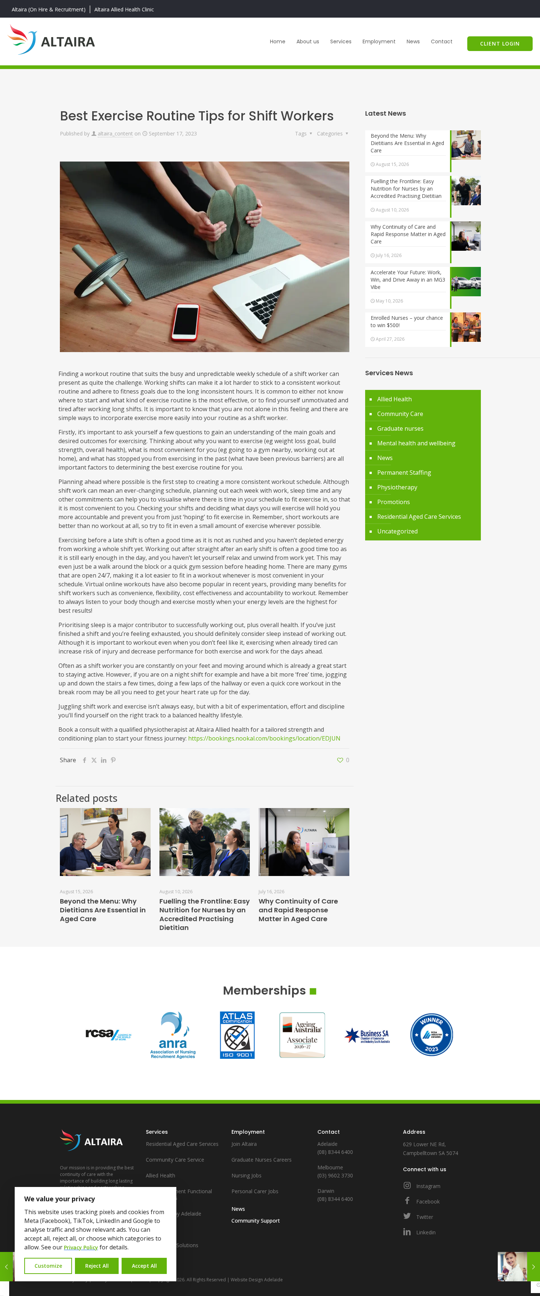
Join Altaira (244, 1143)
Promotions (393, 502)
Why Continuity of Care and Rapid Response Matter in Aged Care (298, 910)
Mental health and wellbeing (416, 443)
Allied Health (394, 399)
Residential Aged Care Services (419, 517)
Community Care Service (175, 1159)
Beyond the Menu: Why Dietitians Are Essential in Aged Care (103, 910)
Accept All (144, 1265)
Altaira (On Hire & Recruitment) (49, 9)
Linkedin (425, 1232)
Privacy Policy (81, 1247)
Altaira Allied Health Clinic (124, 9)
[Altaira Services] (51, 38)
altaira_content (115, 133)
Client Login (500, 43)
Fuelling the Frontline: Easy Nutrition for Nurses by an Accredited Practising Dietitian (204, 914)
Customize (48, 1265)
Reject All (97, 1265)
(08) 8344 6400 (335, 1151)
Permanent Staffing (404, 472)
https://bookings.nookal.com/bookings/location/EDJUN (264, 738)
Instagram (427, 1186)
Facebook (427, 1201)
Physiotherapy (397, 487)
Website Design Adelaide (257, 1280)
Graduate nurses (400, 428)
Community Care (400, 414)
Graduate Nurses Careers (261, 1159)
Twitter (424, 1216)
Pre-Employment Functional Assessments (179, 1194)
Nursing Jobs (246, 1175)
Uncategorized (397, 531)
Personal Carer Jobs (254, 1191)
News (385, 458)
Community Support (255, 1220)
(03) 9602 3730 (335, 1175)
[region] (95, 1234)
